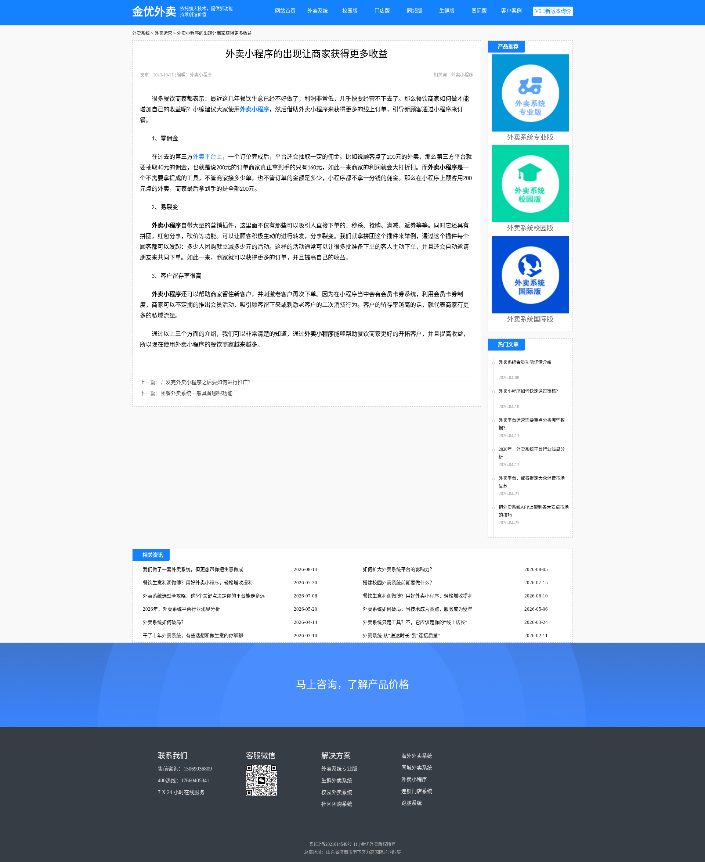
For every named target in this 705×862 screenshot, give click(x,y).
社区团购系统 (336, 804)
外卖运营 (163, 33)
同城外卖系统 (416, 768)
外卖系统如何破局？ (164, 622)
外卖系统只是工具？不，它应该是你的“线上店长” (415, 622)
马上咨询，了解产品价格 (352, 684)
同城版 (414, 11)
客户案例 (511, 11)
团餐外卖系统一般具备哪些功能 (196, 393)
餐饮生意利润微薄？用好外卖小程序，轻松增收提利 (198, 582)
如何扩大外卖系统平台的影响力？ (398, 569)
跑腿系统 (411, 803)
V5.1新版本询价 (553, 11)
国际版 (479, 11)
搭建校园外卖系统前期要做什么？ (398, 582)
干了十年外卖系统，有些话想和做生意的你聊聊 (193, 635)
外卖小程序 (254, 109)
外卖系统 (317, 11)
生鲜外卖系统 (336, 780)
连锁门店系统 (416, 791)
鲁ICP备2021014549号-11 (334, 844)
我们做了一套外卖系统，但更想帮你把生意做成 (193, 569)
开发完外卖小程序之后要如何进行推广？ (206, 382)
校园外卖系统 (336, 792)
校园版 (350, 11)
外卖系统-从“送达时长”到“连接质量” (401, 635)
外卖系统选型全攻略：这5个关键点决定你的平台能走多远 (204, 596)
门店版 (382, 11)
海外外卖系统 (416, 756)
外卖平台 (204, 157)
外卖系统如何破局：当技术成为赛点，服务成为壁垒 (418, 609)
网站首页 (285, 11)
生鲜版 (447, 11)
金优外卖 (154, 12)
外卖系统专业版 (339, 769)
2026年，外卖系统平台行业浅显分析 (181, 609)
